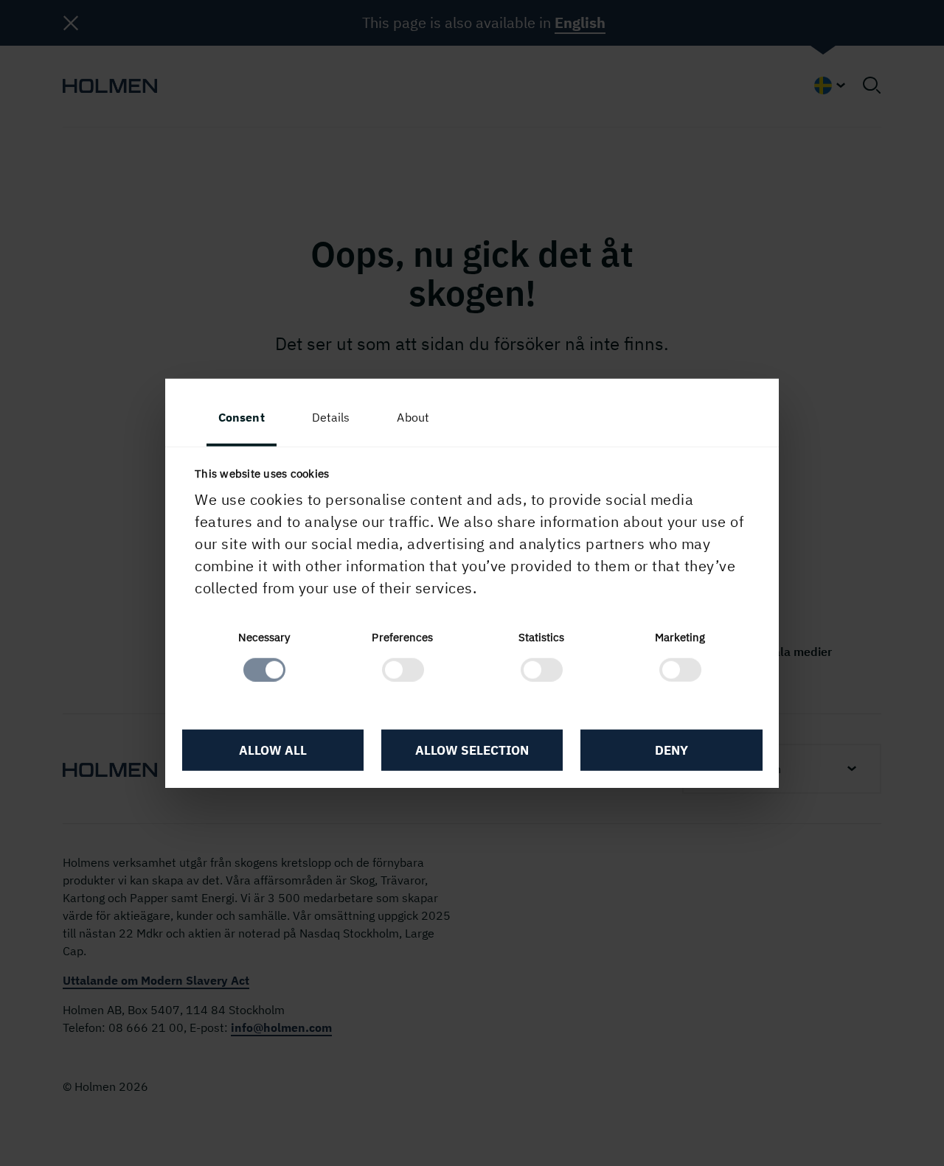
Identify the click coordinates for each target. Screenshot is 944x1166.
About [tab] (413, 417)
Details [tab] (331, 417)
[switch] (403, 669)
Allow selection (472, 750)
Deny (671, 750)
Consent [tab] (241, 417)
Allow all (273, 750)
